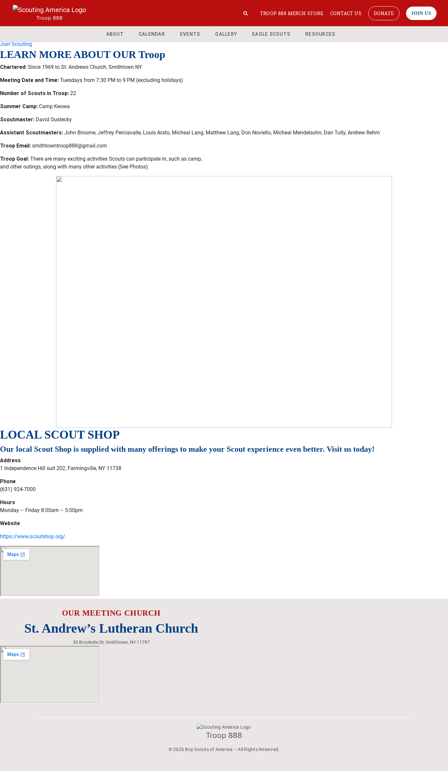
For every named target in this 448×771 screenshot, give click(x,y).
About (115, 34)
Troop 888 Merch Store (292, 13)
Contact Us (346, 13)
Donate (384, 13)
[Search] (245, 13)
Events (190, 34)
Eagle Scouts (271, 34)
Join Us (421, 13)
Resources (320, 34)
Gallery (226, 34)
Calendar (152, 34)
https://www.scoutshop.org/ (32, 536)
